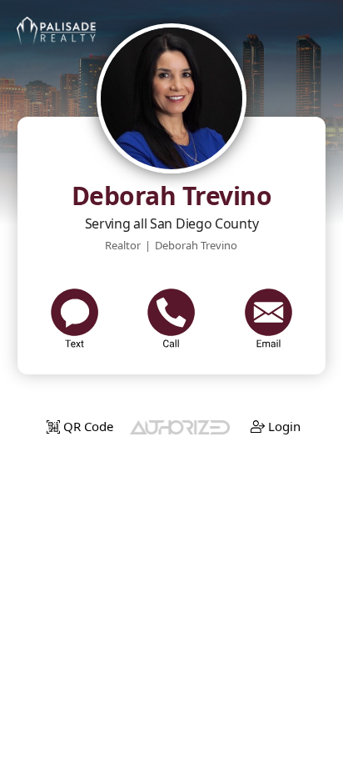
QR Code (86, 426)
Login (283, 426)
